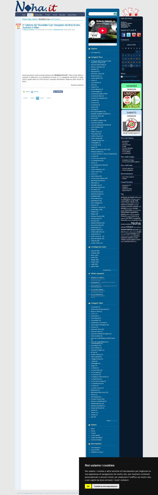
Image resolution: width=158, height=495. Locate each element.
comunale (136, 204)
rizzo (138, 234)
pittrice (127, 232)
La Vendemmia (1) (96, 379)
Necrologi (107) (95, 189)
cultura (123, 206)
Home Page (27, 19)
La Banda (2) (95, 368)
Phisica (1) (94, 394)
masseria (124, 220)
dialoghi (123, 208)
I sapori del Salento (96, 437)
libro (130, 218)
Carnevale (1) (95, 316)
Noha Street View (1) (97, 194)
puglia (139, 232)
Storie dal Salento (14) (97, 238)
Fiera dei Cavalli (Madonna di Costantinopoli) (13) (99, 342)
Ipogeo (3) (94, 147)
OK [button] (88, 486)
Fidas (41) (94, 129)
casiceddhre (125, 201)
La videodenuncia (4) (97, 160)
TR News (125, 143)
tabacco (134, 240)
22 (137, 62)
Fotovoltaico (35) (96, 134)
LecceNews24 (126, 153)
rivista (133, 234)
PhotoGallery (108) (96, 209)
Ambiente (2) (95, 69)
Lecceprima (125, 141)
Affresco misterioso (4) (98, 67)
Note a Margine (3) (96, 203)
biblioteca (126, 199)
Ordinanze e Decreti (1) (98, 207)
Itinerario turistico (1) (97, 151)
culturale (129, 206)
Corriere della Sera (127, 168)
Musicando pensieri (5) (98, 187)
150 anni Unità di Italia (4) (98, 64)
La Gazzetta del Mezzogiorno (131, 162)
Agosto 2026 (95, 266)
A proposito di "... (103, 283)
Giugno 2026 (95, 262)
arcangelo (131, 197)
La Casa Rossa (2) (96, 370)
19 (128, 62)
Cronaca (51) (95, 102)
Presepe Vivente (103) (97, 399)
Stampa (35, 91)
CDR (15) (94, 85)
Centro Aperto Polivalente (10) (100, 325)
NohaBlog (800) (95, 196)
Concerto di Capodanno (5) (99, 98)
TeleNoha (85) (95, 240)
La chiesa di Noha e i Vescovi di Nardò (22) (104, 154)
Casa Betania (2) (96, 318)
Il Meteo (124, 178)
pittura (131, 232)
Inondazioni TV (126, 185)
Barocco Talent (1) (96, 311)
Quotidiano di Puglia (128, 160)
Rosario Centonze (29, 29)
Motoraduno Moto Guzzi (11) (99, 392)
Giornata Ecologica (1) (97, 350)
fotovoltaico (126, 212)
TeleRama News (127, 189)
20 (131, 62)
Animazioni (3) (95, 71)
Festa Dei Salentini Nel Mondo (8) (101, 125)
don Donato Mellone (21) (98, 111)
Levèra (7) (94, 174)
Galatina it (125, 187)
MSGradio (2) (95, 183)
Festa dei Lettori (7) (97, 331)
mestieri (135, 220)
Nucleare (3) (95, 205)
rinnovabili (123, 234)
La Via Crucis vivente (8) (98, 158)
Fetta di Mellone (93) (97, 127)
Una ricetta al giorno (128, 177)
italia (133, 216)
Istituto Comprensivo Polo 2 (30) (100, 149)
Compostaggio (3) (96, 91)
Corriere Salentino (127, 148)
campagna (133, 199)
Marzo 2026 (94, 255)
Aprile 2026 (94, 257)
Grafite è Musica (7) (97, 136)
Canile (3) (94, 80)
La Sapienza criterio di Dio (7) (100, 377)
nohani (123, 227)
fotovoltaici (138, 210)
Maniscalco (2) (95, 390)
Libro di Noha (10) (96, 176)
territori (122, 241)
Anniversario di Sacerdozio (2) (100, 309)
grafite (131, 214)
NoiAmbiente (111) (96, 200)
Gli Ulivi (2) (94, 352)
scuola (135, 238)
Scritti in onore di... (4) (97, 236)
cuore (139, 206)
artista (139, 197)
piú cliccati (114, 420)
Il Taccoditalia (126, 151)
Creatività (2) (95, 100)
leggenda (123, 218)
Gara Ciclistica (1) (96, 348)
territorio (128, 241)
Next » (42, 98)
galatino (123, 214)
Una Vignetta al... (96, 52)
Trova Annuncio (95, 447)
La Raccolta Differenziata (130, 80)
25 (126, 65)
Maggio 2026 (95, 259)
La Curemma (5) (96, 374)
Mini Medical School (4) (98, 180)
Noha (136, 223)
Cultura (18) (94, 107)
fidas (130, 210)
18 (126, 62)
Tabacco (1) (94, 412)
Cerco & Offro (95, 450)
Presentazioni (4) (96, 397)
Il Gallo (124, 146)
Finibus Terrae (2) (96, 131)
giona (128, 214)
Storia (92, 428)
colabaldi (132, 202)
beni (122, 199)
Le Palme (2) (95, 385)
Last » (49, 98)
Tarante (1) (94, 414)
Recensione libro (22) (97, 225)
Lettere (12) (94, 167)
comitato (130, 204)
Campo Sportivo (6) (97, 78)
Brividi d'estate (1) (96, 76)
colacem (137, 202)
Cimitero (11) (95, 87)
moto (140, 220)
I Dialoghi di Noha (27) (97, 140)
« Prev (32, 98)
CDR (136, 201)
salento (130, 238)
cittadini (123, 202)
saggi (131, 236)
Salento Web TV (127, 190)
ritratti (128, 234)
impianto (129, 216)
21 (134, 62)
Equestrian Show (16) (97, 329)
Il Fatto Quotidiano (127, 170)
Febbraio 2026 (95, 253)
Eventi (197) (94, 118)
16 (139, 58)
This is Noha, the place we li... (98, 44)
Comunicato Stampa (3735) (99, 93)
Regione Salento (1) (97, 229)
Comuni (93, 433)
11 (126, 58)
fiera (134, 210)
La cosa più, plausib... (98, 291)
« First (25, 98)
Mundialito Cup (58, 29)
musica (123, 224)
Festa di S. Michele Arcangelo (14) (101, 333)
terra (138, 240)
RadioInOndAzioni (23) (98, 223)
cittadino (127, 202)
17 (123, 62)
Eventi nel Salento (96, 440)
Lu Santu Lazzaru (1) (97, 388)
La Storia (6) (94, 156)
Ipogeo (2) (94, 365)
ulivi (132, 241)
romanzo (123, 236)
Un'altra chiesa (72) (97, 243)
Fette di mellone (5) (96, 336)
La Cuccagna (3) (96, 372)
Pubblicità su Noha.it (97, 452)
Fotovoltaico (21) (96, 345)
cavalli (132, 201)
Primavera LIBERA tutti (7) (99, 401)
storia (129, 240)
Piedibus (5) (94, 212)
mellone (130, 220)
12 (128, 58)
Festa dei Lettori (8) (97, 122)
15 (137, 58)
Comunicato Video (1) (97, 96)
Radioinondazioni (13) (97, 403)
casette (138, 199)
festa (126, 210)
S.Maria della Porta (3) (97, 232)
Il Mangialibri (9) (95, 363)
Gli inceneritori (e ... (104, 286)
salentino (124, 238)
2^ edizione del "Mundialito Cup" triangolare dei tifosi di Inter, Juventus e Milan (51, 26)
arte (136, 197)
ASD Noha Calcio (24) (97, 73)
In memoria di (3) (96, 145)
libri (127, 218)
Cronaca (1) (94, 327)
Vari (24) (93, 417)
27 (131, 65)
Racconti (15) (95, 220)
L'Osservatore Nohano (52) (99, 178)
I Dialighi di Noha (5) (97, 359)
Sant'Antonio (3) (95, 234)
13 (131, 58)
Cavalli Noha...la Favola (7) (99, 322)
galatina (134, 212)
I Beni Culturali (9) (96, 356)
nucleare (139, 227)
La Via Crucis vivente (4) (98, 381)
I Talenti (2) (94, 361)
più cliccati (114, 270)
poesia (135, 232)
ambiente (124, 197)
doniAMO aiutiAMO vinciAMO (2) (101, 113)
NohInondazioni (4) (96, 198)
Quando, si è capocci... (98, 279)
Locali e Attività (95, 435)
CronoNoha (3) (95, 105)
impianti (123, 216)
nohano (129, 227)
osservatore (126, 229)
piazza (123, 232)
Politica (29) (94, 214)
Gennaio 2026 (95, 251)
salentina (136, 236)
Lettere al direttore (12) (98, 169)
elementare (129, 208)
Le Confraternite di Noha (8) (99, 165)
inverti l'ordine (54, 19)
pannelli (135, 230)
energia (135, 208)
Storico (35, 19)
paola (140, 229)
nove (135, 227)
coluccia (124, 204)
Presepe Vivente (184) (97, 216)
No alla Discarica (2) (97, 191)
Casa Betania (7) (96, 82)
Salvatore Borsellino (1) (98, 405)
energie (123, 210)
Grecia (93, 431)
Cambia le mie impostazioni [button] (105, 486)
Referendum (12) (96, 227)
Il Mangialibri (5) (95, 142)
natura (128, 224)
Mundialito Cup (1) (96, 185)
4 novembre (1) (95, 307)
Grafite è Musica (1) (97, 354)
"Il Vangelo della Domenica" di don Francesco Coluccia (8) (101, 61)
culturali (135, 206)
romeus (127, 236)
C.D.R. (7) (94, 313)
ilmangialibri (136, 214)
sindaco (123, 240)
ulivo (135, 241)
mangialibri (136, 218)
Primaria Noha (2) (96, 218)
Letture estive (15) (96, 171)
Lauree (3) (94, 163)
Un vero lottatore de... (98, 296)
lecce (137, 216)
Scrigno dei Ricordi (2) (97, 408)
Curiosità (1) (94, 109)
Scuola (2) (94, 410)
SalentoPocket (126, 150)
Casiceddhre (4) (96, 320)
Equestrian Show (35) (97, 116)
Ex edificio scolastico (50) (98, 120)
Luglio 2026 (94, 264)
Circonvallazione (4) (97, 89)
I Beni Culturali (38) (96, 138)
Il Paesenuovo (126, 144)
